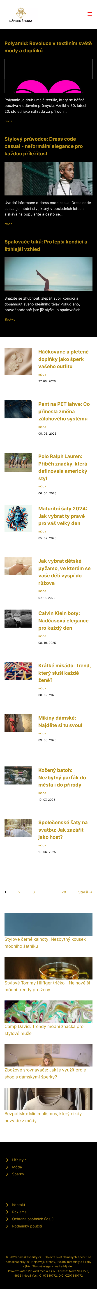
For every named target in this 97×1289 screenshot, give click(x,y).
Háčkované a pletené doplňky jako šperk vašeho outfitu (63, 359)
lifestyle (10, 319)
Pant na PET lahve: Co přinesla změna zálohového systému (64, 411)
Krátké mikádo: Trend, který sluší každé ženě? (64, 673)
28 (64, 892)
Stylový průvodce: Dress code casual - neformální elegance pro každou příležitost (44, 146)
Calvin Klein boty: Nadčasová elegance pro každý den (63, 620)
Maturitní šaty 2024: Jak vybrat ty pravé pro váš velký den (62, 516)
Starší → (85, 892)
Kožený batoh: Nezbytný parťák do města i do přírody (62, 777)
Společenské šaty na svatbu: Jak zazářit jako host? (63, 829)
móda (8, 121)
